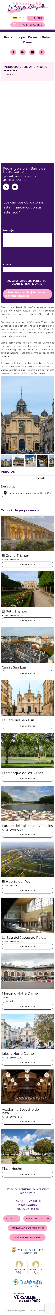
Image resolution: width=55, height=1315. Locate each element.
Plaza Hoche (12, 1168)
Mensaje (9, 230)
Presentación (23, 52)
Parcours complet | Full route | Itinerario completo (25, 294)
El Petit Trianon (14, 611)
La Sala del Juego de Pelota (24, 937)
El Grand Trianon (15, 555)
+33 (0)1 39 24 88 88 (27, 1201)
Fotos (32, 52)
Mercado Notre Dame (20, 993)
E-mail (8, 264)
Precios (42, 52)
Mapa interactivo (30, 24)
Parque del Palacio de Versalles (27, 825)
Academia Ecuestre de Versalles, (20, 1111)
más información (27, 564)
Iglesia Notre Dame (18, 1053)
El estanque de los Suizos (22, 773)
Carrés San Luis (14, 667)
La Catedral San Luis (18, 720)
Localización (13, 52)
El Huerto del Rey (16, 881)
